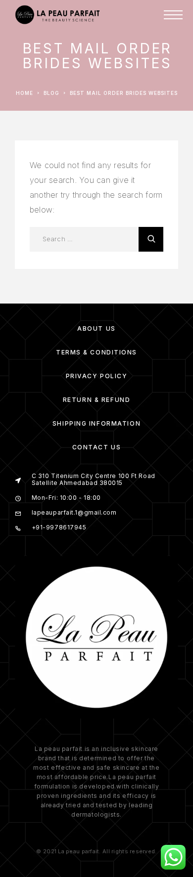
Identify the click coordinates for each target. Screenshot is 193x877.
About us (96, 328)
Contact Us (96, 447)
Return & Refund (96, 399)
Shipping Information (96, 423)
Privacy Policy (97, 376)
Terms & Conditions (96, 352)
